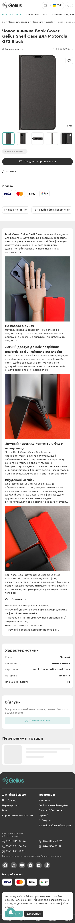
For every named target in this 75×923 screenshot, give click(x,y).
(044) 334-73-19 (51, 846)
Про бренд (9, 800)
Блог (5, 810)
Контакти (44, 800)
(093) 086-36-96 (52, 841)
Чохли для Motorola (42, 22)
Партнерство (10, 805)
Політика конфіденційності (55, 805)
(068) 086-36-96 (16, 846)
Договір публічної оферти (55, 825)
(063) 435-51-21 (15, 851)
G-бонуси (45, 820)
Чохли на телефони (18, 22)
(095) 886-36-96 (16, 841)
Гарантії (43, 815)
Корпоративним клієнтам (17, 815)
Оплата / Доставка (50, 810)
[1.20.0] (12, 5)
